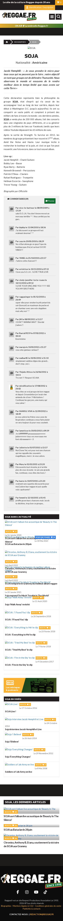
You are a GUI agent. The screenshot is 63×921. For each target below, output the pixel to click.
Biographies (20, 42)
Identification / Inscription (40, 7)
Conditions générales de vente (48, 906)
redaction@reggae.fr (42, 914)
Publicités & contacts (31, 909)
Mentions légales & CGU (23, 906)
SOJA (15, 101)
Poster (51, 201)
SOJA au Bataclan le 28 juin (18, 829)
